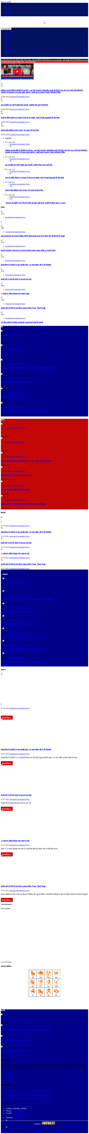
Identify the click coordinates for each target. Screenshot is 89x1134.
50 (10, 146)
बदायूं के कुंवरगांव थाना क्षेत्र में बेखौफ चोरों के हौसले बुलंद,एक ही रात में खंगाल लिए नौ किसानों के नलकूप (33, 236)
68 (10, 173)
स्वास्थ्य (7, 42)
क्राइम (7, 44)
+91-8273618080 (19, 1111)
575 (11, 199)
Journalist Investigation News (19, 97)
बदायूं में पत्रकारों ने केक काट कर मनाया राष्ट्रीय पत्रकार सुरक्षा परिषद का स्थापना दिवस (28, 250)
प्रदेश (7, 34)
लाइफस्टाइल (9, 50)
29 (10, 161)
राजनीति (7, 48)
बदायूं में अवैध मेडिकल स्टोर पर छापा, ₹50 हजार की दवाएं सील (20, 130)
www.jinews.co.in (21, 1118)
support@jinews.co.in (13, 1115)
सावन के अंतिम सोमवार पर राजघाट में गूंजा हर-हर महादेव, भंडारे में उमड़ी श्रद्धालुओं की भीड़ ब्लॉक (30, 118)
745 (11, 186)
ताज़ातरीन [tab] (8, 138)
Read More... (7, 718)
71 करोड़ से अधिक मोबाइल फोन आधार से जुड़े (15, 294)
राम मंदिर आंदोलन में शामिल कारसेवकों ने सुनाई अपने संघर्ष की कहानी (22, 322)
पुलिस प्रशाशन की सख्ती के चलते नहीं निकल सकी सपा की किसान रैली (24, 661)
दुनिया (7, 38)
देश (6, 36)
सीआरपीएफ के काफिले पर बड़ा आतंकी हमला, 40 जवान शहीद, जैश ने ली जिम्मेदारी (26, 265)
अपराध (7, 52)
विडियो (7, 56)
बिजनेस (7, 46)
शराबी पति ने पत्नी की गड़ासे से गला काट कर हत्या (16, 279)
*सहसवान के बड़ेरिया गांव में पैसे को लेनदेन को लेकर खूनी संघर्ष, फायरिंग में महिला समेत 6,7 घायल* (35, 203)
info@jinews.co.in (20, 1113)
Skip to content (6, 2)
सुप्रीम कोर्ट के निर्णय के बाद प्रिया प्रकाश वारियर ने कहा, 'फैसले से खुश (23, 308)
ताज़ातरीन (8, 32)
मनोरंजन (7, 40)
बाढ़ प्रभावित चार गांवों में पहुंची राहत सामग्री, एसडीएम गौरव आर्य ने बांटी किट (24, 105)
